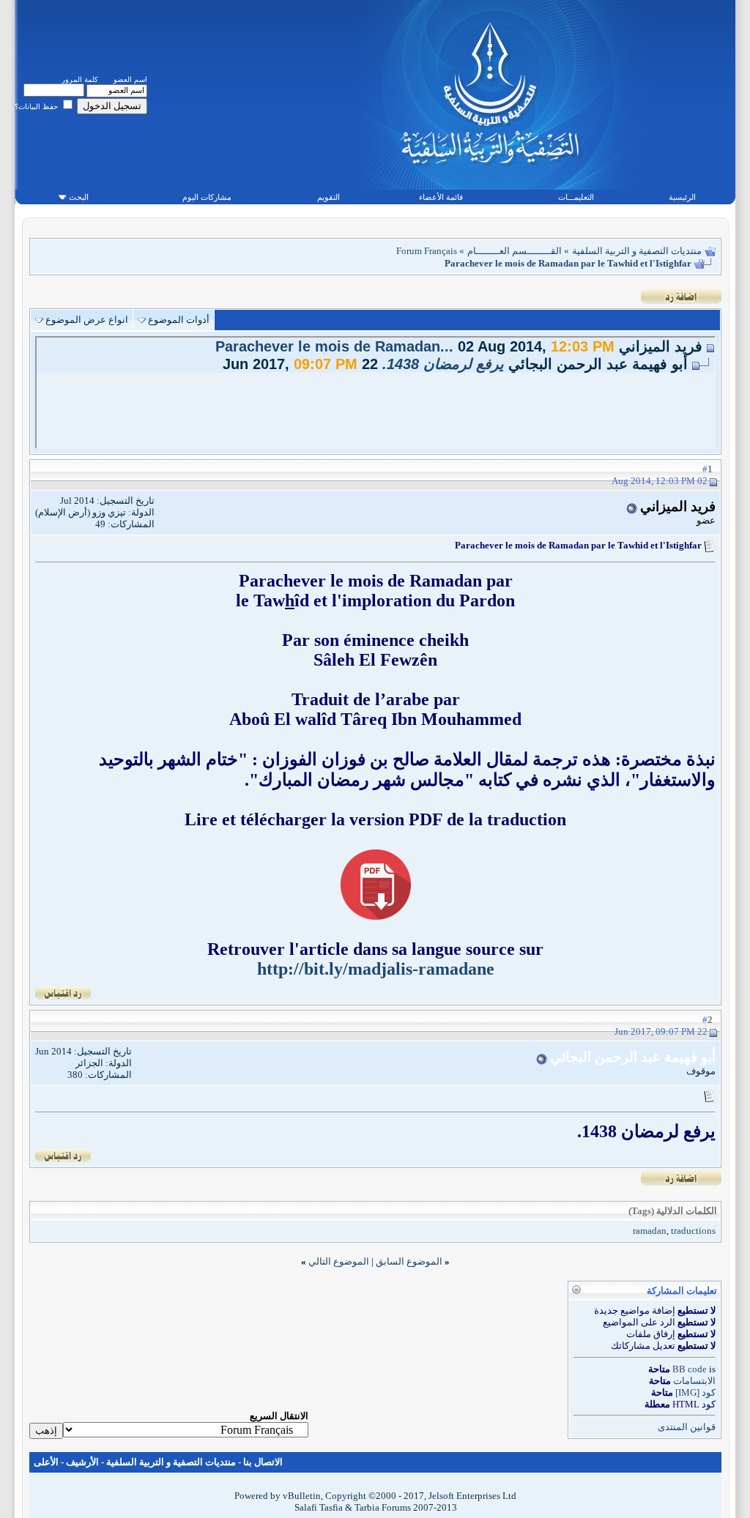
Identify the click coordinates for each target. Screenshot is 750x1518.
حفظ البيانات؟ (37, 107)
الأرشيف (82, 1461)
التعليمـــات (576, 197)
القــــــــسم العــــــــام (514, 250)
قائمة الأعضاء (441, 197)
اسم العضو (130, 79)
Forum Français (426, 250)
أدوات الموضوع (178, 319)
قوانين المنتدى (687, 1426)
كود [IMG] (695, 1392)
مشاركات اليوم (206, 197)
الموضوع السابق (409, 1261)
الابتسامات (694, 1380)
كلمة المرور (80, 79)
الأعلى (46, 1461)
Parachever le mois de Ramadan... (334, 346)
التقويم (328, 197)
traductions (693, 1230)
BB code (689, 1368)
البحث (79, 197)
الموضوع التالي (338, 1261)
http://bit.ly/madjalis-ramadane (375, 968)
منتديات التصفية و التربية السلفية (637, 250)
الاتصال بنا (263, 1461)
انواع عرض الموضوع (86, 319)
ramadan (650, 1230)
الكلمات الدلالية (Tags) (672, 1210)
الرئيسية (682, 197)
